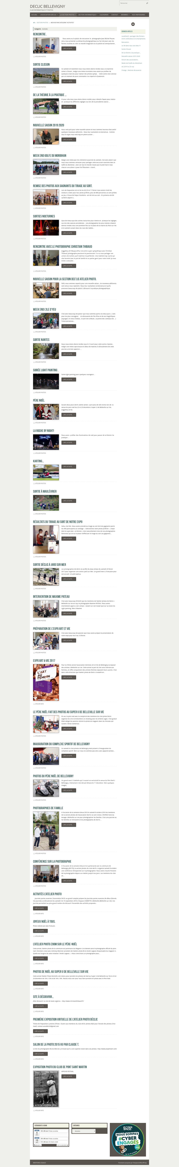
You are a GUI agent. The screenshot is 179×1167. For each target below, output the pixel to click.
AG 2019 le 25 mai (128, 67)
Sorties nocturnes (44, 216)
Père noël (39, 400)
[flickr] (133, 24)
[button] (38, 1145)
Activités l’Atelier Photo (47, 894)
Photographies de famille (48, 808)
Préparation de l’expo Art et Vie (51, 629)
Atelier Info (39, 704)
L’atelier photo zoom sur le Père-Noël (55, 944)
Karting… (38, 461)
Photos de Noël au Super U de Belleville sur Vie (60, 972)
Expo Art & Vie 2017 (44, 660)
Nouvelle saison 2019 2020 (48, 125)
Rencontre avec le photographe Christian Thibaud (62, 246)
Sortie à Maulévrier (45, 491)
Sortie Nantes (41, 340)
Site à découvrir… (43, 997)
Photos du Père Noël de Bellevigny (53, 776)
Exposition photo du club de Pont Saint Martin (60, 1067)
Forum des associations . (130, 60)
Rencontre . (40, 34)
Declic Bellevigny (47, 6)
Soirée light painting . (45, 370)
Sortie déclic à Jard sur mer (49, 565)
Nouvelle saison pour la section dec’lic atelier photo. (64, 279)
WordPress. (143, 1163)
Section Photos (42, 23)
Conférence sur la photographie (52, 861)
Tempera (135, 1163)
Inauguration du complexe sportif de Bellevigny (61, 744)
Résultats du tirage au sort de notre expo (57, 522)
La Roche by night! (43, 431)
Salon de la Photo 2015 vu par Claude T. (56, 1044)
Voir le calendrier (62, 1145)
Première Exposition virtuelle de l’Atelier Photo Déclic (65, 1019)
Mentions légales (39, 1163)
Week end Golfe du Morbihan (49, 155)
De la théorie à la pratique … (50, 95)
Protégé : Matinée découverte (131, 70)
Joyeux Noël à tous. (44, 921)
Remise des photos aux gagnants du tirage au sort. (62, 186)
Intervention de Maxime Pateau (51, 596)
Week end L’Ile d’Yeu (44, 309)
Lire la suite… (68, 48)
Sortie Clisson (41, 64)
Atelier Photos (40, 56)
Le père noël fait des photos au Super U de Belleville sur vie (68, 712)
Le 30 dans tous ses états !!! (131, 46)
